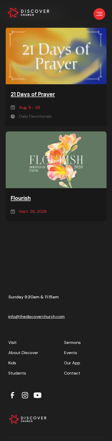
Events (70, 352)
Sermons (72, 342)
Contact (72, 373)
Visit (12, 342)
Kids (12, 363)
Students (17, 373)
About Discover (23, 352)
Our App (72, 363)
